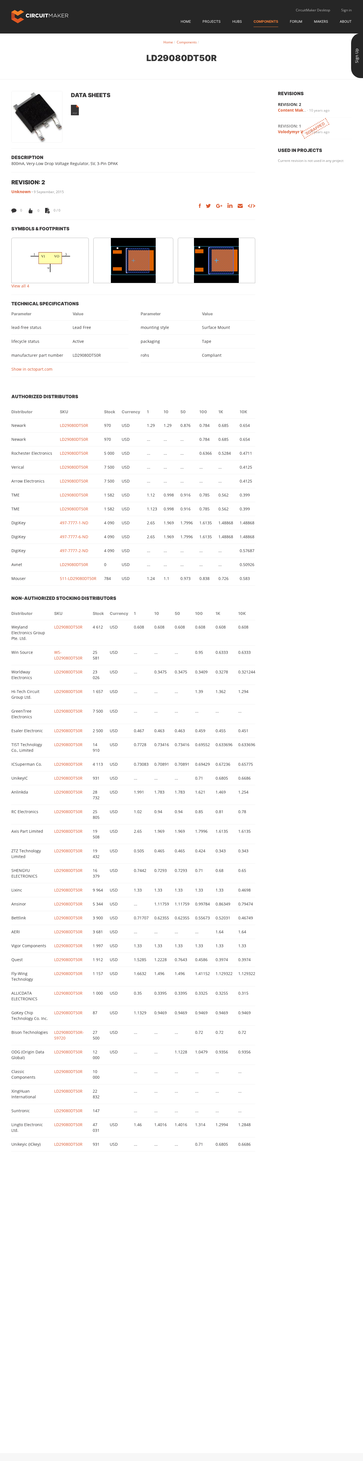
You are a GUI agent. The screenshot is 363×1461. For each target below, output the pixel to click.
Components (266, 21)
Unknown (21, 191)
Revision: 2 (289, 104)
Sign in (346, 10)
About (346, 21)
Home (186, 21)
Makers (321, 21)
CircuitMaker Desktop (313, 10)
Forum (296, 21)
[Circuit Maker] (39, 16)
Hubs (237, 21)
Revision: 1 (289, 126)
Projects (211, 21)
